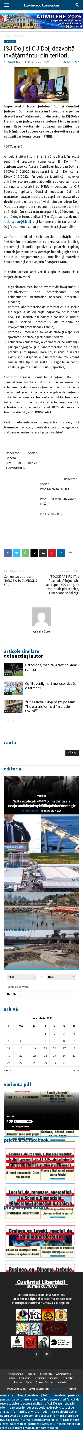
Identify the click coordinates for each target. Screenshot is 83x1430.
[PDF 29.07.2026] (41, 1226)
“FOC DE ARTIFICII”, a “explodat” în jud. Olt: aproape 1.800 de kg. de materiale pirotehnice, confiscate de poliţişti (62, 585)
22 (45, 1055)
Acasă (7, 35)
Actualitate (46, 1374)
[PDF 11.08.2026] (41, 1149)
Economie (24, 1378)
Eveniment (40, 1378)
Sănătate (54, 1378)
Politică (11, 1378)
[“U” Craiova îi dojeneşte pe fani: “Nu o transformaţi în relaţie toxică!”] (13, 706)
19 (8, 1055)
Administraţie (63, 1374)
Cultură (18, 1382)
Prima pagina (15, 1374)
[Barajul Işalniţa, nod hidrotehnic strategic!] (41, 949)
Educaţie (68, 1378)
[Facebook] (36, 1354)
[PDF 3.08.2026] (41, 1188)
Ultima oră (20, 35)
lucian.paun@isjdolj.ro (19, 222)
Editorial (13, 769)
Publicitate (63, 1382)
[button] (77, 5)
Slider (7, 674)
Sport (29, 1382)
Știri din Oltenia (44, 1382)
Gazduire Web (58, 1388)
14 (34, 1048)
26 (8, 1063)
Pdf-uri (10, 1116)
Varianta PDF (17, 1084)
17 (64, 1048)
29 (45, 1063)
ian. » (76, 1070)
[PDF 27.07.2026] (41, 1265)
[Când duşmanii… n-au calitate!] (41, 872)
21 (34, 1055)
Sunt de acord (68, 1428)
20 (20, 1055)
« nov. (7, 1070)
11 (73, 1041)
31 (64, 1063)
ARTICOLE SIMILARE (21, 651)
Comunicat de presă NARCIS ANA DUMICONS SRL (20, 581)
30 (54, 1063)
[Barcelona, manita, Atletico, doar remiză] (13, 669)
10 (64, 1041)
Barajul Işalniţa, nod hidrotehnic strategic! (42, 806)
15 (45, 1048)
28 (34, 1063)
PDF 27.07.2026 (19, 1121)
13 (20, 1048)
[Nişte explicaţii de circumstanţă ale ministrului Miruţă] (41, 833)
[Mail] (47, 1354)
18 (73, 1048)
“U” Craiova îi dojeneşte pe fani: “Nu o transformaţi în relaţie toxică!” (50, 706)
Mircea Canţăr (30, 810)
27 (20, 1063)
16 (54, 1048)
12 (8, 1048)
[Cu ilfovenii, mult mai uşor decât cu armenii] (13, 688)
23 (54, 1055)
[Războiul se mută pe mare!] (41, 911)
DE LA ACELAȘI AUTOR (23, 656)
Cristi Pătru (14, 62)
